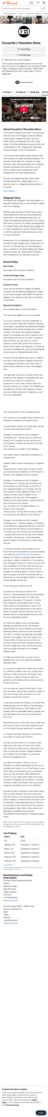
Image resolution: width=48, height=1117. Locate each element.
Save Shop (25, 49)
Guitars (20, 13)
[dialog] (24, 1101)
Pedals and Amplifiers (33, 13)
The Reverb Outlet (9, 13)
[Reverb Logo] (11, 3)
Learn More (17, 869)
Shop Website (9, 191)
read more (6, 74)
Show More (8, 865)
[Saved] (38, 2)
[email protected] (23, 554)
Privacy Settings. (13, 1105)
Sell (31, 3)
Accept (41, 1113)
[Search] (43, 8)
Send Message (25, 55)
